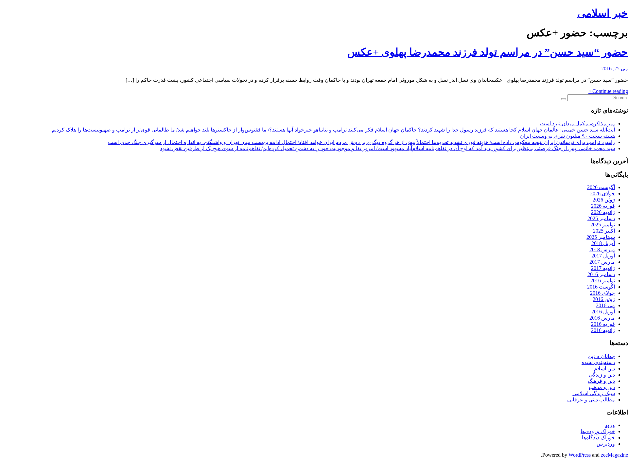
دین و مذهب (602, 387)
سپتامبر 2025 (600, 237)
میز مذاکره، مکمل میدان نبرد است (577, 123)
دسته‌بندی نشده (598, 362)
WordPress (579, 455)
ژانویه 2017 (603, 268)
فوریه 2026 (603, 206)
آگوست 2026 (601, 187)
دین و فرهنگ (601, 381)
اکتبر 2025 (604, 231)
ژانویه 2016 (603, 330)
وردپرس (606, 444)
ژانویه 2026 (603, 212)
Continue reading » (608, 91)
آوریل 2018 (603, 243)
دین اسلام (604, 368)
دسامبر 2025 (601, 218)
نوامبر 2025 (602, 224)
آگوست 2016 (601, 287)
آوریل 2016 (603, 311)
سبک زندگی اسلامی (593, 393)
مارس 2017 (602, 262)
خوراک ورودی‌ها (598, 431)
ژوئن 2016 (604, 299)
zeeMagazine (614, 455)
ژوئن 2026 (604, 200)
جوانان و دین (601, 356)
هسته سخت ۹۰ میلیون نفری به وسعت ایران (567, 136)
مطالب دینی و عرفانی (591, 399)
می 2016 (605, 305)
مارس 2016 (602, 318)
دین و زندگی (602, 375)
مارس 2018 (602, 249)
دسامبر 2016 (601, 274)
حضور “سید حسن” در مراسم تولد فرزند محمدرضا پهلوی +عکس (487, 52)
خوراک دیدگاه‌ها (598, 437)
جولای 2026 (602, 193)
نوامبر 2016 (602, 280)
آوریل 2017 (603, 255)
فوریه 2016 (603, 324)
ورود (610, 425)
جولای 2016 (602, 293)
